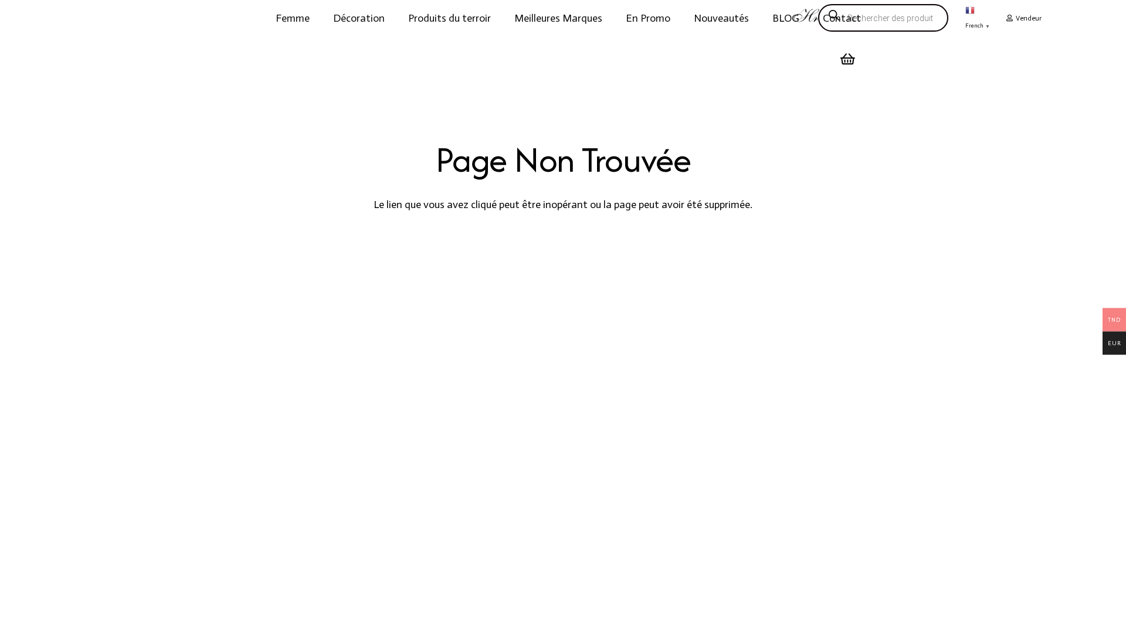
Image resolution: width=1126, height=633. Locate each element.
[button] (319, 18)
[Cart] (848, 59)
